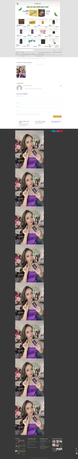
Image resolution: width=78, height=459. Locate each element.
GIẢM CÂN (22, 52)
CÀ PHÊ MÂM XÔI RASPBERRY (57, 52)
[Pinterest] (62, 131)
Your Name (17, 102)
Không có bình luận (40, 64)
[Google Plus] (58, 131)
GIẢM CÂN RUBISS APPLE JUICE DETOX (45, 52)
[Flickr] (60, 131)
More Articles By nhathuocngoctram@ (33, 88)
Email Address (18, 106)
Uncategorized (61, 48)
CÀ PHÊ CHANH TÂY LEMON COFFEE (32, 52)
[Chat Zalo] (77, 449)
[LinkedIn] (56, 131)
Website (17, 110)
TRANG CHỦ (18, 52)
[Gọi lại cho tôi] (77, 454)
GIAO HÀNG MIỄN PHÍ (56, 121)
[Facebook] (52, 131)
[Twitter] (54, 131)
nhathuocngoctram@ (20, 64)
